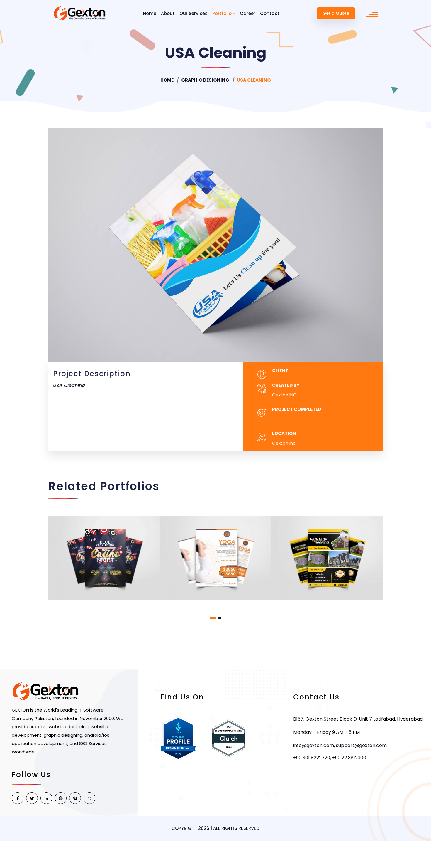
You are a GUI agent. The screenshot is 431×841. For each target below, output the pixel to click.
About (168, 13)
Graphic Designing (205, 80)
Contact (269, 13)
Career (247, 13)
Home (149, 13)
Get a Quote (336, 13)
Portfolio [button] (222, 13)
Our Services (193, 13)
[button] (213, 618)
